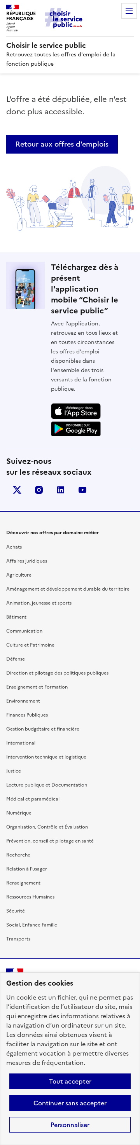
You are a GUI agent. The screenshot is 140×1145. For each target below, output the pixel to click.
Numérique (19, 812)
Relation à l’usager (26, 868)
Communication (24, 631)
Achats (14, 547)
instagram (39, 490)
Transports (18, 938)
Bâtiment (16, 617)
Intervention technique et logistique (46, 756)
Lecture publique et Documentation (46, 784)
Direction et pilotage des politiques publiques (57, 673)
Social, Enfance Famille (31, 924)
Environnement (23, 700)
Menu (129, 11)
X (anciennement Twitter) (17, 490)
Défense (15, 659)
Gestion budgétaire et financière (42, 728)
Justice (13, 770)
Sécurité (15, 910)
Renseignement (23, 882)
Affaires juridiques (26, 561)
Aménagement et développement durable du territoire (68, 589)
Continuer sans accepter (70, 1103)
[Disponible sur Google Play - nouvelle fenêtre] (76, 428)
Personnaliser (70, 1124)
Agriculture (19, 575)
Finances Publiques (27, 714)
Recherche (18, 854)
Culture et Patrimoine (30, 645)
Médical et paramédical (33, 798)
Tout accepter (70, 1081)
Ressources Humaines (30, 896)
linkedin (60, 490)
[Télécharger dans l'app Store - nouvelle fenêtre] (76, 411)
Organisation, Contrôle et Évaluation (47, 826)
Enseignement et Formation (37, 687)
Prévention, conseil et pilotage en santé (50, 840)
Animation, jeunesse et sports (39, 603)
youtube (82, 490)
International (20, 742)
